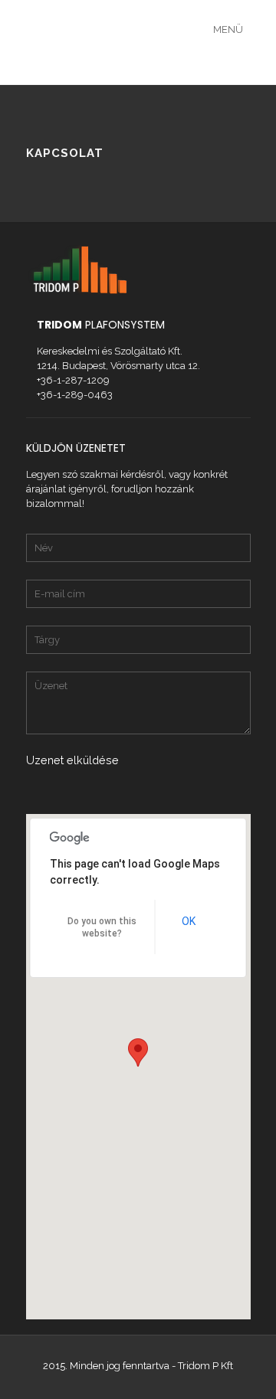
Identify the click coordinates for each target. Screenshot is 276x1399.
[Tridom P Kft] (173, 42)
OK (189, 921)
